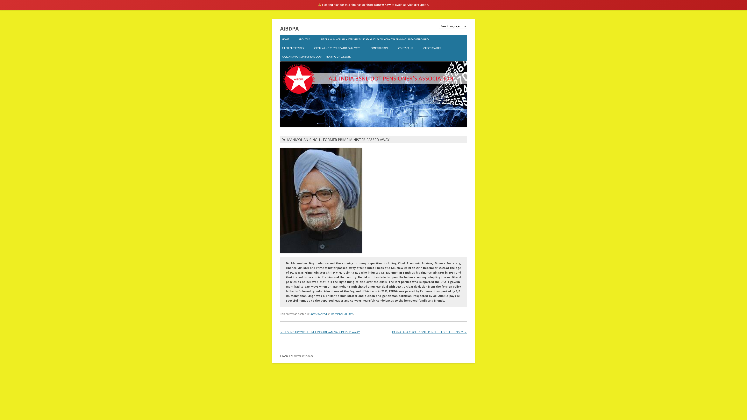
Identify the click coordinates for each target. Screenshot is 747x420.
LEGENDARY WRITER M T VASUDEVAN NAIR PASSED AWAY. (320, 332)
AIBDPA (289, 28)
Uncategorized (318, 314)
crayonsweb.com (303, 356)
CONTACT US (405, 48)
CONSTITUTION (379, 48)
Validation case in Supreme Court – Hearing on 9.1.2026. (316, 56)
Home (285, 39)
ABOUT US (304, 39)
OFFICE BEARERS (432, 48)
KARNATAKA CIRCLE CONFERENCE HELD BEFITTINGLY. (429, 332)
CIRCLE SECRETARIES (293, 48)
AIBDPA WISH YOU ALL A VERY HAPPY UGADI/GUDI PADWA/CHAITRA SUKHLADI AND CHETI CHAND (375, 39)
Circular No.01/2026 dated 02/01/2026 (337, 48)
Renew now (382, 5)
